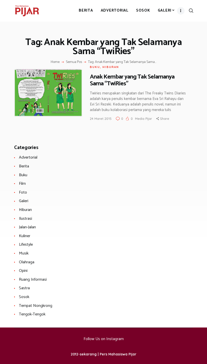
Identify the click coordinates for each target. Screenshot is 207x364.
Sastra (24, 288)
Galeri (23, 201)
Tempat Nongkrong (35, 305)
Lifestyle (26, 244)
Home (55, 62)
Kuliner (24, 236)
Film (22, 183)
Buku (95, 67)
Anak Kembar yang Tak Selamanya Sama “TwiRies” (132, 80)
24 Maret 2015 (101, 119)
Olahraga (26, 262)
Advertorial (28, 157)
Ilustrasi (25, 218)
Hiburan (110, 67)
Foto (23, 192)
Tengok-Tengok (32, 314)
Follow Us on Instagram (104, 339)
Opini (23, 270)
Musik (24, 253)
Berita (24, 166)
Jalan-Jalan (27, 227)
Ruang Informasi (33, 279)
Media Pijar (144, 119)
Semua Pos (74, 62)
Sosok (24, 297)
